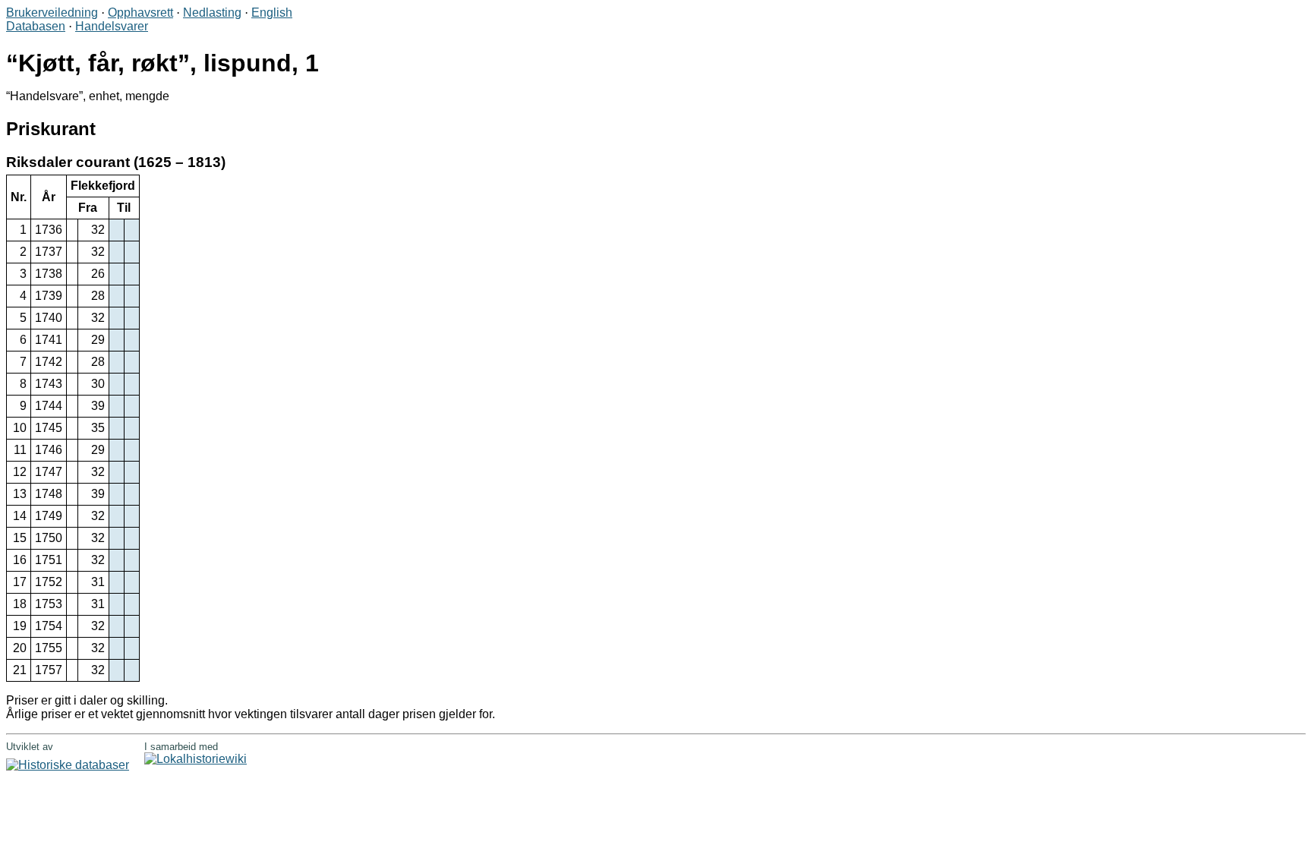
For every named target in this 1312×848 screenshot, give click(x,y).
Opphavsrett (140, 12)
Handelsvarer (111, 26)
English (271, 12)
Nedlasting (212, 12)
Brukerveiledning (52, 12)
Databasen (35, 26)
